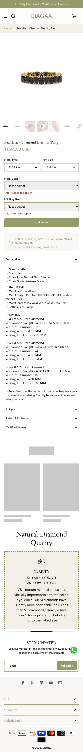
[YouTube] (51, 682)
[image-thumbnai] (5, 126)
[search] (13, 16)
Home (7, 28)
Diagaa (46, 747)
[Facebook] (22, 682)
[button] (41, 222)
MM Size (48, 159)
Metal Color (12, 178)
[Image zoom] (41, 78)
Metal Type (11, 159)
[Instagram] (41, 682)
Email (13, 665)
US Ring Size (12, 199)
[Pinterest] (32, 682)
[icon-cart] (74, 16)
